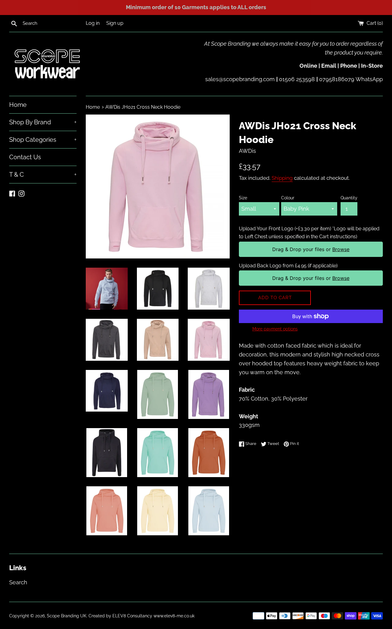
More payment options (275, 328)
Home (18, 104)
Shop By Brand (43, 122)
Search (18, 582)
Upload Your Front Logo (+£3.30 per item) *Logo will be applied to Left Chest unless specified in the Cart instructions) (309, 232)
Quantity (349, 197)
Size (243, 197)
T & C (43, 174)
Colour (287, 197)
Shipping (282, 178)
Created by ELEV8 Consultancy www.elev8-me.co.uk (141, 615)
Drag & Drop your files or (310, 249)
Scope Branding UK (66, 615)
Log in (93, 23)
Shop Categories (43, 139)
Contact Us (25, 157)
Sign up (114, 23)
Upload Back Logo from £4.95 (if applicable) (288, 266)
